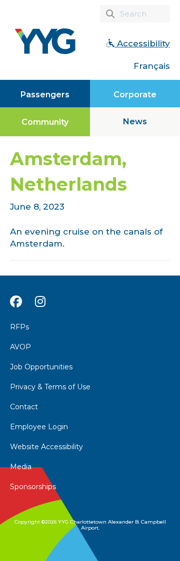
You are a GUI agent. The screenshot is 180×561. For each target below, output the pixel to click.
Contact (24, 406)
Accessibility (142, 43)
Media (21, 466)
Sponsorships (33, 486)
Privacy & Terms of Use (50, 386)
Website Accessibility (46, 446)
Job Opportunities (41, 366)
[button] (135, 121)
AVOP (20, 346)
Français (152, 66)
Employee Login (39, 426)
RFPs (19, 326)
